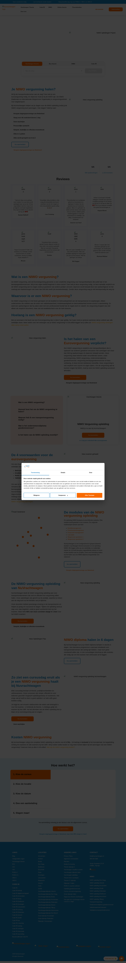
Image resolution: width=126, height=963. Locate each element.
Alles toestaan (89, 495)
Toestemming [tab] (35, 472)
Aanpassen (62, 495)
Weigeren (36, 495)
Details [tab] (63, 472)
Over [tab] (90, 472)
